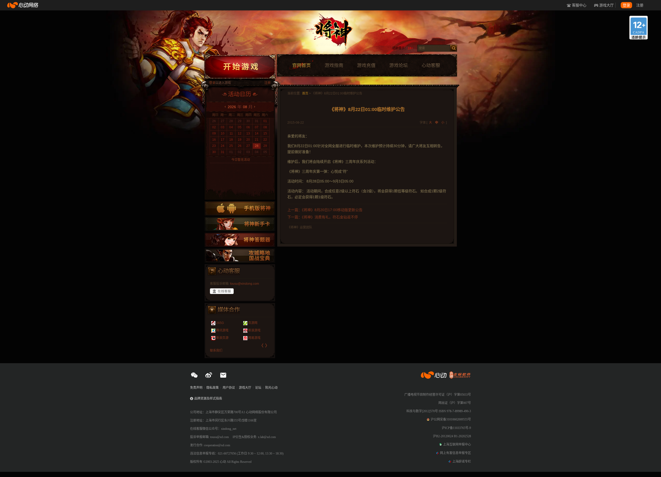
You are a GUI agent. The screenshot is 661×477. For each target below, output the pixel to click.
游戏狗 (247, 338)
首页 (305, 93)
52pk (245, 323)
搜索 (453, 48)
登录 (626, 5)
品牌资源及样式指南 (208, 398)
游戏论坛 (398, 65)
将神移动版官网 (240, 208)
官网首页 (301, 65)
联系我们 (216, 350)
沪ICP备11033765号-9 (456, 428)
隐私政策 (212, 387)
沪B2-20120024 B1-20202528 (452, 436)
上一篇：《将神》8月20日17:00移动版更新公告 (325, 210)
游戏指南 (334, 65)
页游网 (219, 323)
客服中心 (579, 5)
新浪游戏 (221, 330)
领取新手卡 (240, 224)
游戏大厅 (606, 5)
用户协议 (229, 387)
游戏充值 (366, 65)
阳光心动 (271, 387)
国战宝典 (240, 256)
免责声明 (196, 387)
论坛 (258, 387)
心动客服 (430, 65)
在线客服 (222, 291)
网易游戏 (221, 338)
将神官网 (335, 33)
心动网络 (23, 5)
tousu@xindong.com (244, 283)
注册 (639, 5)
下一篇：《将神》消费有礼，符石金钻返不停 (322, 217)
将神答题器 (240, 240)
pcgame (248, 330)
